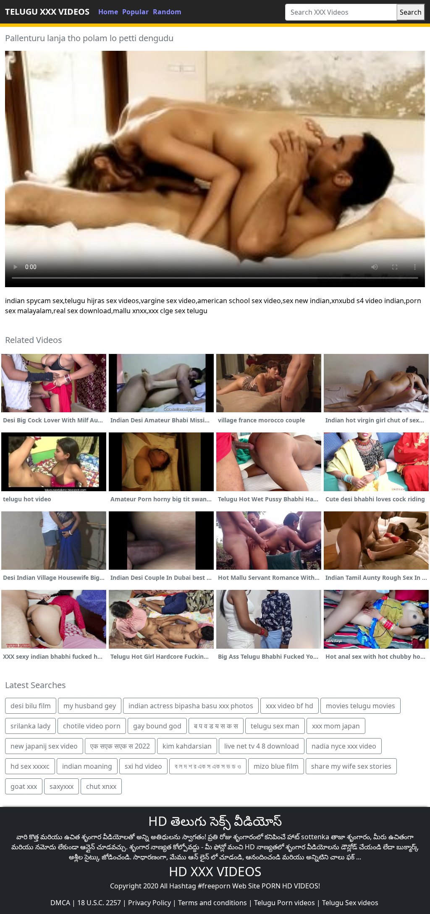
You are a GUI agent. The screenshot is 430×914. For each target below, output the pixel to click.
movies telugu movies (360, 705)
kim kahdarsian (187, 746)
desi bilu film (30, 705)
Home (108, 11)
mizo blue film (276, 766)
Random (167, 11)
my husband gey (89, 705)
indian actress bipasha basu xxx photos (190, 705)
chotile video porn (92, 726)
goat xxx (23, 786)
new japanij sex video (44, 746)
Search (411, 12)
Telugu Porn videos (284, 902)
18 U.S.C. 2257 (99, 902)
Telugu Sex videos (350, 902)
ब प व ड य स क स (216, 726)
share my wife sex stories (351, 766)
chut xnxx (101, 786)
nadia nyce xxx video (344, 746)
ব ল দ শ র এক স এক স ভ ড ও (208, 766)
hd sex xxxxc (30, 766)
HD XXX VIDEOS (215, 871)
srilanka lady (30, 726)
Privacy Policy (149, 902)
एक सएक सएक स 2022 (120, 746)
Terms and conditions (212, 902)
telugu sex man (275, 726)
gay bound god (157, 726)
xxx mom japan (336, 726)
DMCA (60, 902)
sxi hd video (143, 766)
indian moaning (87, 766)
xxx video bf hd (289, 705)
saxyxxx (61, 786)
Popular (135, 11)
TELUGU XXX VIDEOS (47, 11)
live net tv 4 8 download (261, 746)
